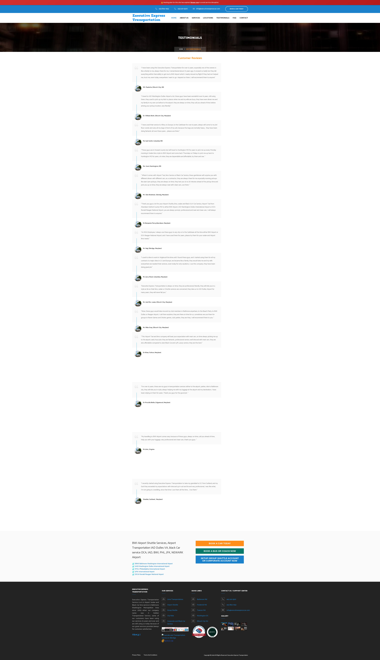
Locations (208, 17)
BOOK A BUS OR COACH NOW (220, 551)
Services (196, 17)
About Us (184, 17)
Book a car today (220, 543)
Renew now (194, 2)
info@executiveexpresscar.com (208, 8)
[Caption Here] (224, 624)
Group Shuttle (172, 610)
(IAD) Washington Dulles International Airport (152, 566)
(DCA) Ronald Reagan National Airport (149, 574)
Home (173, 17)
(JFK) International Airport (144, 571)
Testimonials (222, 17)
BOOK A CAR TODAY (236, 9)
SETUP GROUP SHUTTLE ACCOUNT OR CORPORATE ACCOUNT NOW (220, 559)
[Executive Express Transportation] (212, 631)
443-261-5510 (183, 8)
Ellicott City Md (202, 621)
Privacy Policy (136, 655)
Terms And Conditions (150, 655)
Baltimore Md (202, 599)
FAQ (234, 17)
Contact (244, 17)
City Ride (170, 615)
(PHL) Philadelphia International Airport (150, 569)
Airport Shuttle (172, 604)
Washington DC (202, 615)
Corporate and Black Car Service (176, 622)
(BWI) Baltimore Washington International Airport (154, 563)
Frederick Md (202, 604)
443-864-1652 (164, 8)
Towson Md (201, 610)
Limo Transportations (175, 599)
